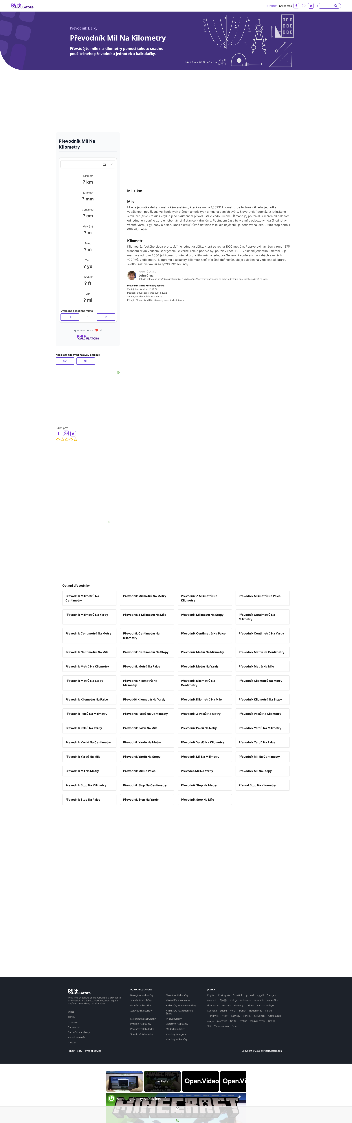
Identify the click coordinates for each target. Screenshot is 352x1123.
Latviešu (235, 1015)
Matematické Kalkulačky (143, 1018)
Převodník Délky (84, 28)
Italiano (250, 1005)
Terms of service (92, 1050)
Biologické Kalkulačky (141, 995)
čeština (243, 1020)
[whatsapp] (303, 5)
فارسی (210, 1020)
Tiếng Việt (212, 1015)
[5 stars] (75, 439)
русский (249, 995)
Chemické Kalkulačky (177, 995)
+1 (105, 317)
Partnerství (74, 1027)
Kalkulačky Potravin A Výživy (181, 1005)
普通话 (271, 1020)
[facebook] (296, 5)
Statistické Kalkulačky (141, 1034)
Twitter (72, 1042)
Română (258, 1000)
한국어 (224, 1015)
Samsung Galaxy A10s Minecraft (142, 1098)
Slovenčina (272, 1000)
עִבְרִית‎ (233, 1020)
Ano (65, 361)
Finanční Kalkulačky (140, 1005)
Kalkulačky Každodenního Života (179, 1012)
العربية (260, 995)
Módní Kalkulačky (175, 1028)
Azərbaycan (274, 1015)
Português (224, 995)
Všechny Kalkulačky (176, 1039)
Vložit (273, 5)
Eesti (234, 1026)
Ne (85, 361)
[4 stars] (71, 439)
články (71, 1016)
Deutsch (212, 1000)
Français (271, 995)
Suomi (223, 1010)
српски (247, 1015)
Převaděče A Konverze (178, 1000)
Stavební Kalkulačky (141, 1000)
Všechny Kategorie (176, 1034)
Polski (268, 1010)
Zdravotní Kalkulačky (141, 1010)
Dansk (242, 1010)
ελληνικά (222, 1020)
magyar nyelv (257, 1020)
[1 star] (58, 439)
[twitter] (311, 6)
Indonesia (246, 1000)
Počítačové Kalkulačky (142, 1028)
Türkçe (233, 1000)
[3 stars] (67, 439)
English (211, 995)
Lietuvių (238, 1005)
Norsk (233, 1010)
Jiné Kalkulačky (174, 1018)
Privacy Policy (75, 1050)
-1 (70, 317)
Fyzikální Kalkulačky (140, 1023)
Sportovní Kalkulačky (177, 1023)
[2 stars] (62, 439)
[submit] (336, 6)
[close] (177, 1108)
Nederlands (255, 1010)
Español (237, 995)
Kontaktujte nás (76, 1037)
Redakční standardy (79, 1032)
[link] (111, 1098)
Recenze (73, 1021)
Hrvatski (226, 1005)
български (213, 1005)
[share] (239, 1097)
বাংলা (209, 1026)
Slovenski (259, 1015)
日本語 (223, 1000)
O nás (71, 1011)
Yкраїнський (221, 1026)
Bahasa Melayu (265, 1005)
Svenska (212, 1010)
